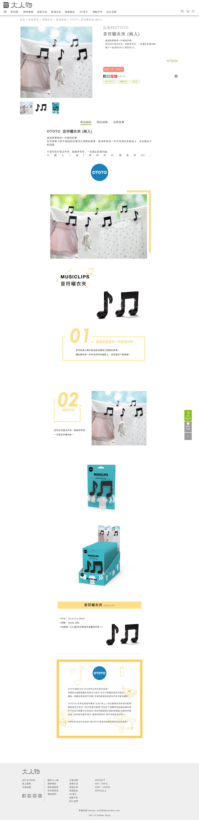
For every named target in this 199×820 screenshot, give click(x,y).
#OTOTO (110, 81)
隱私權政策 (53, 787)
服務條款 (52, 783)
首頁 (22, 19)
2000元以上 (101, 790)
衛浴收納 (61, 19)
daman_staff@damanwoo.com (104, 810)
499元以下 (100, 780)
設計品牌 (111, 12)
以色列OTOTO (116, 27)
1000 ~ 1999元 (102, 787)
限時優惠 (28, 12)
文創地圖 (26, 787)
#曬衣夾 (123, 81)
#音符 (135, 81)
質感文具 (56, 12)
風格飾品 (70, 12)
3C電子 (84, 12)
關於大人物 (53, 780)
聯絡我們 (52, 794)
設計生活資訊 (28, 780)
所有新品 (33, 19)
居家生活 (42, 12)
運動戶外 (98, 12)
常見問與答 (53, 790)
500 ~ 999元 (101, 783)
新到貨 (14, 12)
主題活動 (73, 780)
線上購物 (26, 783)
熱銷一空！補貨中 (113, 69)
